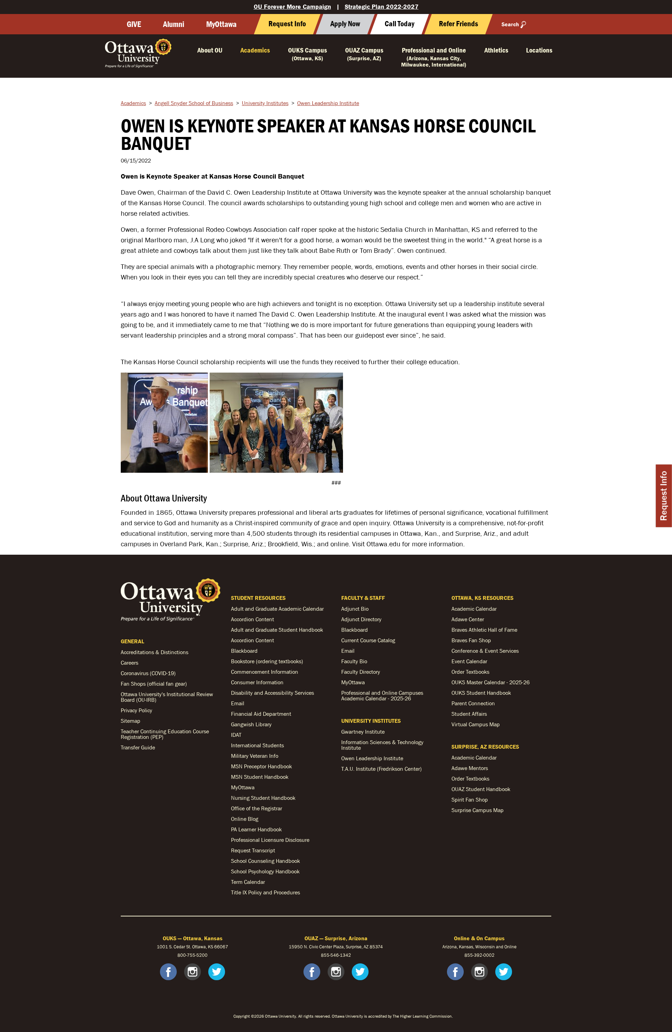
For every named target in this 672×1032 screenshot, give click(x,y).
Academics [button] (255, 50)
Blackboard (244, 650)
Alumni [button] (173, 24)
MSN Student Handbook (259, 777)
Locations (539, 50)
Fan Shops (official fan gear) (154, 683)
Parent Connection (473, 703)
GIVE (134, 24)
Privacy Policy (136, 710)
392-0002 (484, 955)
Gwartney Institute (363, 731)
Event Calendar (469, 661)
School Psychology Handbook (265, 871)
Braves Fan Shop (471, 640)
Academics (133, 103)
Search (510, 24)
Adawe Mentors (469, 768)
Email (237, 703)
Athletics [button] (496, 50)
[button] (399, 24)
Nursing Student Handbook (263, 798)
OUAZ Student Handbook (480, 789)
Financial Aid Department (261, 714)
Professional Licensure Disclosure (270, 840)
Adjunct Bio (355, 608)
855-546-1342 (336, 955)
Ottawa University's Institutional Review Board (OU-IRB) (167, 697)
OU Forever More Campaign (292, 6)
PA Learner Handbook (256, 829)
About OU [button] (210, 50)
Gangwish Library (251, 724)
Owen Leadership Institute (328, 103)
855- (469, 955)
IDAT (236, 735)
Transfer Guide (138, 747)
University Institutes (265, 103)
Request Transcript (253, 850)
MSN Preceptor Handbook (261, 766)
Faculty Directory (360, 672)
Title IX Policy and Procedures (265, 892)
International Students (257, 745)
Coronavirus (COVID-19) (148, 673)
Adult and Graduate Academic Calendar (277, 608)
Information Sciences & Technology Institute (382, 745)
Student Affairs (469, 714)
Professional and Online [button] (433, 57)
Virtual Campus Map (475, 724)
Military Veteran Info (254, 756)
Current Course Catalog (368, 640)
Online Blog (244, 819)
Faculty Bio (354, 661)
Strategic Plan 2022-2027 (382, 6)
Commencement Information (264, 672)
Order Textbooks (470, 672)
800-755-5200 (192, 955)
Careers (129, 662)
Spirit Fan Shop (469, 799)
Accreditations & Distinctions (154, 652)
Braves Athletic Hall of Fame (484, 629)
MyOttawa (221, 24)
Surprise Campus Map (477, 810)
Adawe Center (467, 619)
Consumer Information (257, 682)
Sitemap (130, 721)
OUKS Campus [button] (307, 53)
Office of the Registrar (256, 808)
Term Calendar (248, 882)
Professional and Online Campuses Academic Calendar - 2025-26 (382, 695)
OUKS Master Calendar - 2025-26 (490, 682)
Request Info (664, 496)
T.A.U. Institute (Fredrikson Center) (381, 769)
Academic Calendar (474, 608)
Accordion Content (252, 619)
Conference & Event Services (485, 650)
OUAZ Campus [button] (364, 53)
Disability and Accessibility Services (272, 693)
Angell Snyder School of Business (194, 103)
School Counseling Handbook (265, 861)
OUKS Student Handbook (481, 693)
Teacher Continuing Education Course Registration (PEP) (165, 734)
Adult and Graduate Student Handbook (277, 629)
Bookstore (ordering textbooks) (267, 661)
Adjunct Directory (361, 619)
